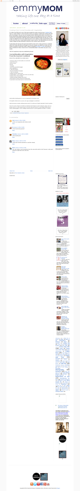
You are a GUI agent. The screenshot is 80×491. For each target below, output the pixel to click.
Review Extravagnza (65, 379)
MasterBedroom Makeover (60, 364)
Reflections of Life (63, 376)
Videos (57, 390)
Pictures (58, 371)
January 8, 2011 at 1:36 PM (19, 127)
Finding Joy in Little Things (63, 349)
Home (31, 170)
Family (61, 348)
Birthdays (58, 341)
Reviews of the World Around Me (63, 381)
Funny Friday (62, 354)
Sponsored (63, 384)
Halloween (65, 358)
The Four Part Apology (64, 258)
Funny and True (63, 356)
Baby (62, 339)
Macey (13, 140)
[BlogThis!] (15, 111)
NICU (56, 367)
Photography (60, 370)
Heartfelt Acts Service (61, 359)
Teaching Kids (58, 385)
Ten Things (67, 385)
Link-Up (63, 363)
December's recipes (40, 46)
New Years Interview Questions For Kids (65, 267)
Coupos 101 (60, 344)
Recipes (19, 112)
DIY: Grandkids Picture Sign (64, 249)
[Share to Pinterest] (18, 111)
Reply (13, 123)
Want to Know (65, 390)
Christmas (58, 343)
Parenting (58, 368)
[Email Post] (12, 111)
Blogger (58, 488)
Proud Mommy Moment (63, 373)
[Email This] (14, 111)
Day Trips (64, 345)
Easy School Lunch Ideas (65, 239)
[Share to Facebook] (17, 111)
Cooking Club (48, 32)
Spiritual (57, 384)
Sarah (13, 120)
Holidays (58, 360)
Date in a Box (64, 276)
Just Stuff (62, 362)
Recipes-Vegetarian (25, 112)
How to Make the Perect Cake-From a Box (65, 307)
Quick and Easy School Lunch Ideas (65, 297)
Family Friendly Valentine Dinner (64, 286)
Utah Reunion (65, 387)
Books (65, 341)
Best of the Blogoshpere (63, 340)
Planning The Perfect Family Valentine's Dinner (65, 317)
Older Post (50, 170)
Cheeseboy (14, 134)
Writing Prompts (59, 391)
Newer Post (12, 170)
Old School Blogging (64, 367)
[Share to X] (16, 111)
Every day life (65, 347)
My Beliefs (65, 366)
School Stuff (65, 383)
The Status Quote (62, 386)
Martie (13, 147)
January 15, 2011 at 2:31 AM (20, 147)
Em (12, 127)
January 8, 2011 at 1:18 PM (20, 120)
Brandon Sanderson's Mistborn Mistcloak (65, 327)
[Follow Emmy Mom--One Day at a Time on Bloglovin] (63, 60)
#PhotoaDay (58, 338)
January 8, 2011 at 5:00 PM (22, 134)
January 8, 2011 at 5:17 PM (20, 140)
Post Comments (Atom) (19, 172)
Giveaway (58, 358)
